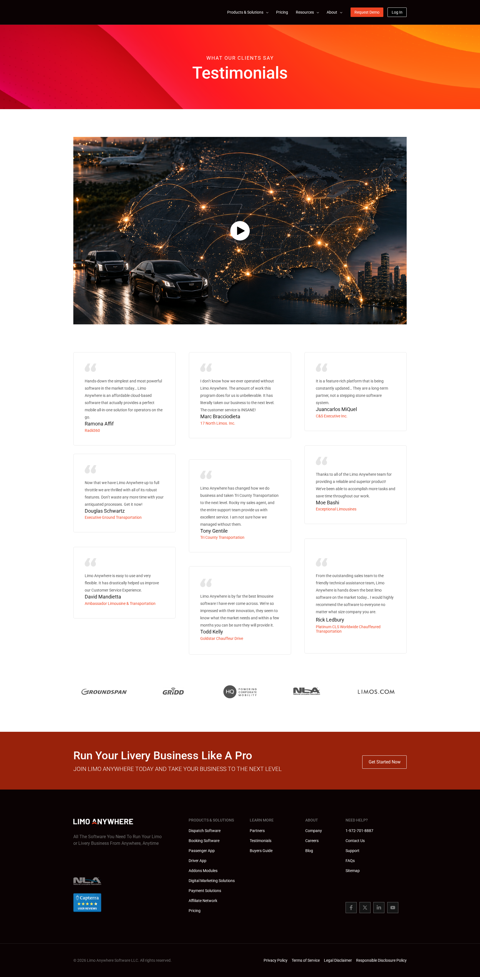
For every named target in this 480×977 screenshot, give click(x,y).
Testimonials (260, 840)
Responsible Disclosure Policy (381, 960)
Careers (312, 840)
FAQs (350, 860)
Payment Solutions (205, 890)
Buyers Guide (261, 850)
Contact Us (355, 840)
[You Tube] (392, 907)
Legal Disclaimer (338, 960)
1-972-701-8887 (359, 830)
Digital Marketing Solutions (212, 880)
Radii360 (92, 430)
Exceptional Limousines (336, 509)
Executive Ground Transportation (113, 517)
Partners (257, 830)
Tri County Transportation (222, 537)
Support (352, 850)
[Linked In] (378, 907)
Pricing (195, 910)
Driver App (197, 860)
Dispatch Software (205, 830)
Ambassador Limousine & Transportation (120, 603)
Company (313, 830)
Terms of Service (306, 960)
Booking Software (204, 840)
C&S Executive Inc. (332, 416)
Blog (309, 850)
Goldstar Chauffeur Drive (221, 638)
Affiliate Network (203, 900)
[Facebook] (351, 907)
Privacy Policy (276, 960)
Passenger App (202, 850)
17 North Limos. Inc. (217, 423)
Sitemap (353, 870)
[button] (265, 12)
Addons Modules (203, 870)
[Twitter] (365, 907)
